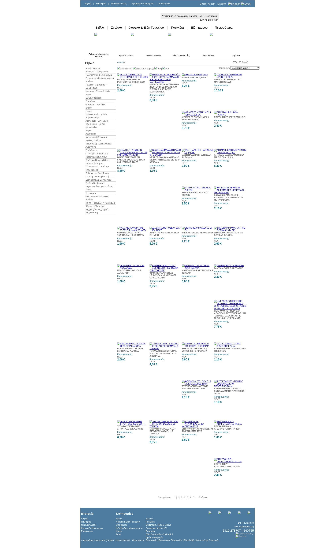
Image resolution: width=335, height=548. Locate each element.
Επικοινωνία (164, 3)
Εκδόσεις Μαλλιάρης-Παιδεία (99, 55)
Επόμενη (203, 497)
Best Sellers (208, 55)
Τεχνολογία (90, 193)
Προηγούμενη (164, 497)
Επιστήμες (90, 101)
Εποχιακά (150, 531)
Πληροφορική (91, 170)
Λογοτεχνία (90, 134)
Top (159, 69)
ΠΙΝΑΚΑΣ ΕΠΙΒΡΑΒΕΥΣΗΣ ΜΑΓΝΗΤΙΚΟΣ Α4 (227, 80)
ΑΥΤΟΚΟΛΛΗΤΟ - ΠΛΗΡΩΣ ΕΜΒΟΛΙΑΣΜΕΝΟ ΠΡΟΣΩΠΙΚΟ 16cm (229, 391)
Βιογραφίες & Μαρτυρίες (96, 71)
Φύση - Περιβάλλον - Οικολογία (100, 203)
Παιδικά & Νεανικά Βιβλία (97, 160)
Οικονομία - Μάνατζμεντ (96, 153)
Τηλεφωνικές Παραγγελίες (171, 540)
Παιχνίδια (177, 27)
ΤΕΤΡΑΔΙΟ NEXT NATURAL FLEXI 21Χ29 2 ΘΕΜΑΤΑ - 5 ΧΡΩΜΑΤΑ (163, 353)
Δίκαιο (88, 94)
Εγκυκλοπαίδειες (93, 98)
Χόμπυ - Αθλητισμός (95, 206)
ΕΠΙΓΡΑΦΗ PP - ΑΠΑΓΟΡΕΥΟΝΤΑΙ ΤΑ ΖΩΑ (227, 465)
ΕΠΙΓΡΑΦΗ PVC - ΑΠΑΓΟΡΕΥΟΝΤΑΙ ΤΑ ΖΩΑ (227, 427)
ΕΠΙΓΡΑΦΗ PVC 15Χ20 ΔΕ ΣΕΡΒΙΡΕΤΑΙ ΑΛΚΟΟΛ (130, 349)
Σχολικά (116, 27)
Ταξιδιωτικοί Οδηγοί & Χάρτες (99, 186)
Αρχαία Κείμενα (92, 68)
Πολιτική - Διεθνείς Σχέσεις (97, 173)
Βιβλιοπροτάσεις (126, 55)
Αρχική (88, 3)
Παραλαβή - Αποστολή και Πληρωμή (201, 540)
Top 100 (236, 55)
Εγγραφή (221, 4)
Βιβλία (99, 27)
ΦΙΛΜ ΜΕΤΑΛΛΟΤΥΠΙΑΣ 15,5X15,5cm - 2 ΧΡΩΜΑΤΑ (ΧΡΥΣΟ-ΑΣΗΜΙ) (163, 275)
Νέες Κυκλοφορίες (181, 55)
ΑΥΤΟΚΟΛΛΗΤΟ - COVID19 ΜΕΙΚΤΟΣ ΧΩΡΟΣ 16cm (195, 387)
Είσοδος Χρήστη (207, 4)
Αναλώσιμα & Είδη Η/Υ (156, 528)
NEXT (120, 88)
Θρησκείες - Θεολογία (95, 104)
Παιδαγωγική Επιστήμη (96, 157)
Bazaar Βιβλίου (153, 55)
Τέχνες (88, 190)
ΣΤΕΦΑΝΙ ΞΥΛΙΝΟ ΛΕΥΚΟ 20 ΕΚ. (198, 233)
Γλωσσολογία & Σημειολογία (98, 75)
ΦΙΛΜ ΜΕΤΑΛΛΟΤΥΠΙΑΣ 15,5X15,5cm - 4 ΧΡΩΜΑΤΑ (130, 234)
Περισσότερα (224, 27)
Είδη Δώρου (199, 27)
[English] (234, 3)
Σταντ (118, 534)
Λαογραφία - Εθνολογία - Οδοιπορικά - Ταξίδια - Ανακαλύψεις (97, 124)
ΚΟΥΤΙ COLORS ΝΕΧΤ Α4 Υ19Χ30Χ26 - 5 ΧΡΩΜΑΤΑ (194, 349)
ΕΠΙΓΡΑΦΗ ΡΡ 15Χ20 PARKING (229, 117)
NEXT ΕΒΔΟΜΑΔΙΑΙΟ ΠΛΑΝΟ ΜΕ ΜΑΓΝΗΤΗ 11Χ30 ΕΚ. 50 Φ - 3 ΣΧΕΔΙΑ (165, 159)
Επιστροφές (151, 540)
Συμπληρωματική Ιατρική (97, 176)
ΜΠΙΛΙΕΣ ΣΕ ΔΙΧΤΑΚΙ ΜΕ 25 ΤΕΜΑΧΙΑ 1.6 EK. (195, 118)
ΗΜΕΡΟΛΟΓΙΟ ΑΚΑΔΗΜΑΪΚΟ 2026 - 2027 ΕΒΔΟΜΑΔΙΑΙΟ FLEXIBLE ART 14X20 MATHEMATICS (164, 88)
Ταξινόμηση (224, 68)
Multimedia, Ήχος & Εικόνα (158, 525)
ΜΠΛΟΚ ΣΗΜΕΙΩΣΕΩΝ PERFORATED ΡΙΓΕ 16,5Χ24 (131, 80)
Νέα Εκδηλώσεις (118, 3)
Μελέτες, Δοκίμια (93, 140)
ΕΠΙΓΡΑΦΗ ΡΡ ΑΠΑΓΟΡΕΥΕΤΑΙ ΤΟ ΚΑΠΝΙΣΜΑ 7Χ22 (197, 430)
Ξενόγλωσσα (91, 150)
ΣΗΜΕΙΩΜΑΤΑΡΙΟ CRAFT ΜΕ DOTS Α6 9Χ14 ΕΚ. (228, 234)
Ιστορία (88, 111)
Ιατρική (88, 108)
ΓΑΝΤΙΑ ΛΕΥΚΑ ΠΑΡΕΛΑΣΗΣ (228, 268)
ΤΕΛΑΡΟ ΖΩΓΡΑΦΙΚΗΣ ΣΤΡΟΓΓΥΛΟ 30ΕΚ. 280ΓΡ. (130, 427)
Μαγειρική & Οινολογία (96, 137)
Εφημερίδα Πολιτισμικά (142, 3)
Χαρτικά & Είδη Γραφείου (146, 27)
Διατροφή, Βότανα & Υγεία (97, 91)
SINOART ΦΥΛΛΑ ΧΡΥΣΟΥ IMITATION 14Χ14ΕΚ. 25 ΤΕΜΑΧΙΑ (163, 431)
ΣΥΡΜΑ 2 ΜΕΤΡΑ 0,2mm (194, 77)
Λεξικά (88, 130)
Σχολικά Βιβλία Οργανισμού (98, 180)
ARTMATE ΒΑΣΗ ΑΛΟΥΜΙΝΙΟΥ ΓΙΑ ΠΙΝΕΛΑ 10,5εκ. (229, 156)
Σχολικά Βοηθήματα (94, 183)
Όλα (167, 69)
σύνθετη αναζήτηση (209, 20)
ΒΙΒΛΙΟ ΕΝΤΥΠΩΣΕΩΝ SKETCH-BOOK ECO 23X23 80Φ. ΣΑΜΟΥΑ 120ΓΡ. (131, 159)
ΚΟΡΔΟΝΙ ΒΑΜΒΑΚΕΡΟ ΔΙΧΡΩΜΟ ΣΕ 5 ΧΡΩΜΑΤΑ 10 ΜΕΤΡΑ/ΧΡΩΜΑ (228, 197)
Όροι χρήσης (138, 540)
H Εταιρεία (101, 3)
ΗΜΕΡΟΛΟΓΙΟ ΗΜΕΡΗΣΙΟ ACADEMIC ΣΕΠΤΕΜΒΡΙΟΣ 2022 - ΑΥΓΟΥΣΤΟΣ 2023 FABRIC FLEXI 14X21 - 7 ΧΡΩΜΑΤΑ (230, 314)
